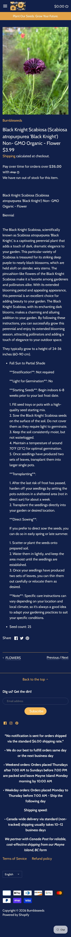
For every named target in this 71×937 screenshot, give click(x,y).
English (9, 874)
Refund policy (42, 858)
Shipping (9, 156)
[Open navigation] (5, 6)
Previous (53, 657)
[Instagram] (10, 722)
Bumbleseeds (12, 120)
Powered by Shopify (16, 915)
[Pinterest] (16, 722)
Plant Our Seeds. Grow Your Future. (35, 16)
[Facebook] (5, 722)
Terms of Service (15, 858)
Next (65, 657)
